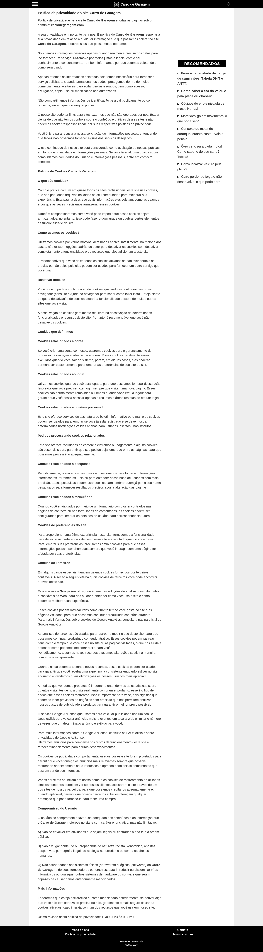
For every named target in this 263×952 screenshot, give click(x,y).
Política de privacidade (80, 934)
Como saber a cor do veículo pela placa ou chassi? (201, 93)
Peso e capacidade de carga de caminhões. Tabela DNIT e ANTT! (201, 78)
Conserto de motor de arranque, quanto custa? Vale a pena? (200, 134)
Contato (182, 930)
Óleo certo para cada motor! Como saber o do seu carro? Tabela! (199, 151)
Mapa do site (80, 930)
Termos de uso (183, 934)
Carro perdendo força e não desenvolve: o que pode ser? (199, 179)
